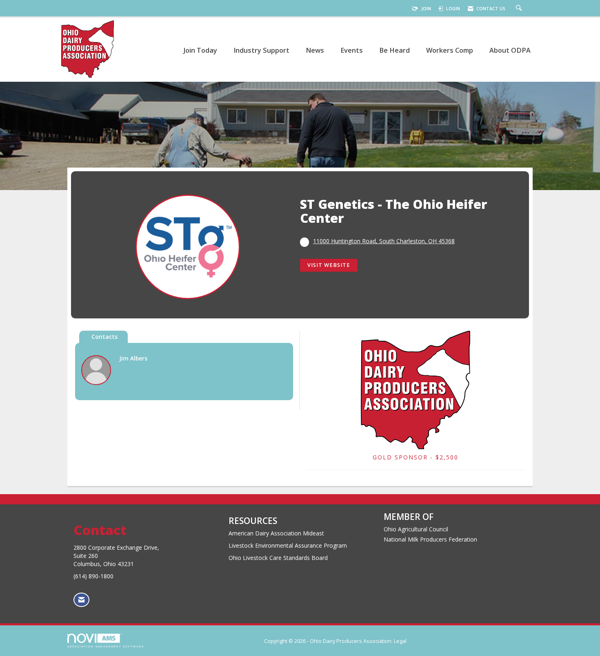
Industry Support (261, 50)
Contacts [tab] (104, 336)
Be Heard (394, 50)
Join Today (200, 50)
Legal (400, 641)
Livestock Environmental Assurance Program (288, 545)
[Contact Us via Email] (81, 600)
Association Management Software (105, 646)
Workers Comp (449, 50)
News (315, 50)
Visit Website (328, 265)
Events (351, 50)
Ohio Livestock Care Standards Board (278, 558)
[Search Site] (520, 8)
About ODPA (510, 50)
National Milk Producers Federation (430, 539)
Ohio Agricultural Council (416, 529)
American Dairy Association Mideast (276, 533)
